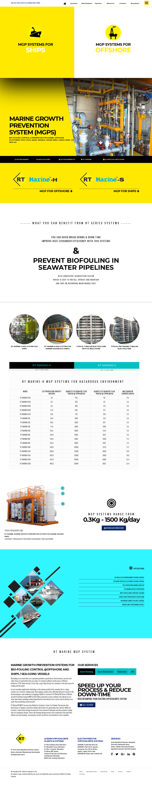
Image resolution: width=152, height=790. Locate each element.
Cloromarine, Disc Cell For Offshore (87, 749)
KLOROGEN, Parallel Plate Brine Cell (87, 745)
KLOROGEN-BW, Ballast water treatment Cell (90, 753)
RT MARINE (86, 159)
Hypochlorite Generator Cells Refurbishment (123, 749)
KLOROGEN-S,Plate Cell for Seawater (88, 747)
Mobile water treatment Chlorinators (54, 758)
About (112, 771)
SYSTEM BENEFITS (67, 159)
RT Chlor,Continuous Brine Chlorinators (55, 745)
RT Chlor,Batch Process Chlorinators (54, 747)
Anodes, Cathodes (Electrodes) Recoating (122, 747)
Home (81, 771)
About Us (110, 3)
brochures (82, 774)
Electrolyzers (87, 3)
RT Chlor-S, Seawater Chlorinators (54, 749)
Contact (122, 3)
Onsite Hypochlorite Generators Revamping (123, 742)
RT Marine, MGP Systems (51, 751)
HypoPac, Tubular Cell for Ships (86, 751)
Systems (73, 3)
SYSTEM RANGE (22, 159)
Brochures (135, 3)
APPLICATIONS (44, 159)
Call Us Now (87, 704)
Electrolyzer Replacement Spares (120, 744)
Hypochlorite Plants (91, 771)
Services (98, 3)
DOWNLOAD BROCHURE (114, 159)
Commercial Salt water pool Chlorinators (55, 753)
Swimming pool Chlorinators (52, 756)
